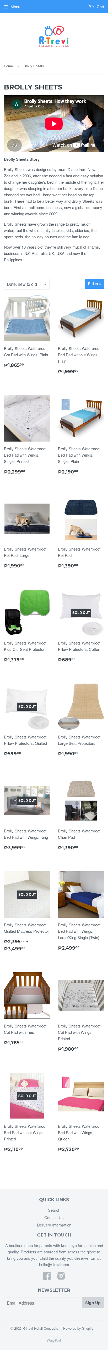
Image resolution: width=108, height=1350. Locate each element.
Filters (94, 283)
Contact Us (54, 1217)
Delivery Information (54, 1225)
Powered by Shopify (78, 1328)
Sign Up (93, 1302)
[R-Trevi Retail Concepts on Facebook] (47, 1277)
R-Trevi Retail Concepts (40, 1328)
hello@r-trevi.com (54, 1264)
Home (8, 65)
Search (54, 1210)
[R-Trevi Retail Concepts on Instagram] (61, 1277)
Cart (100, 6)
